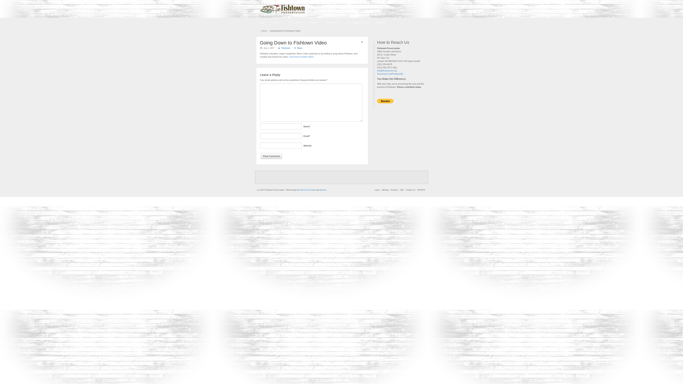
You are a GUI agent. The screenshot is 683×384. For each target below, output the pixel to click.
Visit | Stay (294, 23)
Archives (394, 190)
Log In (377, 190)
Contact (380, 23)
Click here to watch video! (301, 57)
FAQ (402, 190)
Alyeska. (323, 190)
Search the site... (423, 22)
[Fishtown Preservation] (341, 9)
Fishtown (285, 48)
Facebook (415, 9)
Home (262, 23)
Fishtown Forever (358, 23)
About (314, 23)
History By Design (307, 190)
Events (275, 23)
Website (307, 146)
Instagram (420, 9)
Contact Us (410, 190)
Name (306, 126)
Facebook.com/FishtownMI (390, 74)
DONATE (421, 190)
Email (410, 9)
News (264, 31)
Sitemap (385, 190)
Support (332, 23)
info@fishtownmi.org (387, 71)
